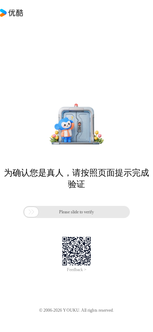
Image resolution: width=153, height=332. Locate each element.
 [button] (31, 212)
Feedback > (76, 269)
